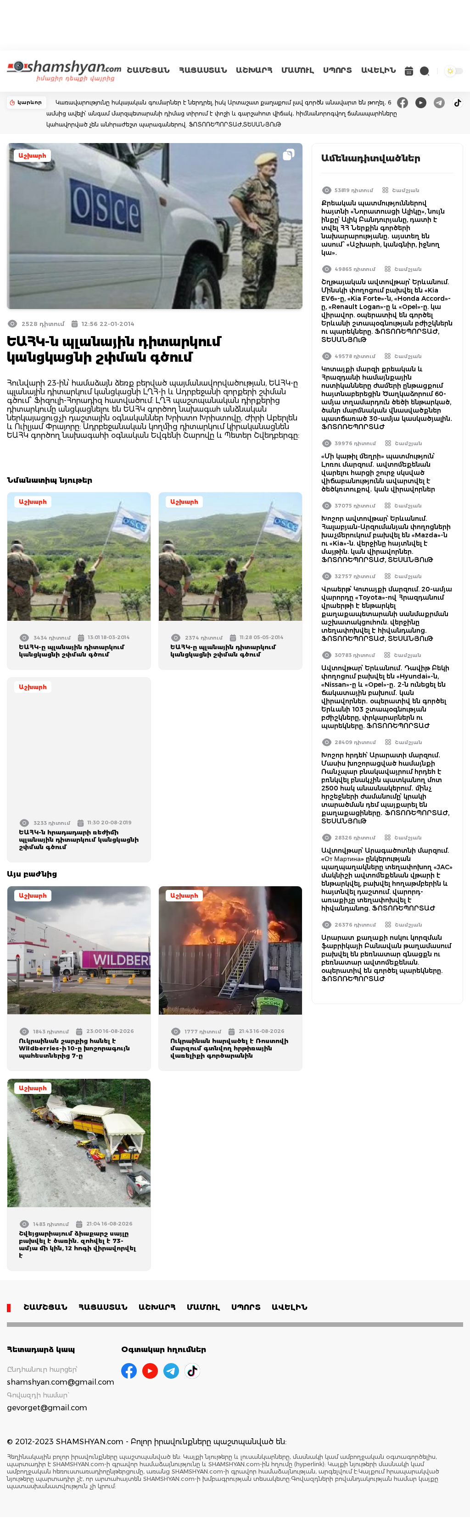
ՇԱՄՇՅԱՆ (148, 70)
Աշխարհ (32, 155)
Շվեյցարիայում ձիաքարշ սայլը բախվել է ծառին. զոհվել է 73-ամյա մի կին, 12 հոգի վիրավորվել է (77, 1244)
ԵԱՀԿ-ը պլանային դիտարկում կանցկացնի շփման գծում (71, 650)
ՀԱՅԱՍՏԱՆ (203, 70)
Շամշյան (406, 190)
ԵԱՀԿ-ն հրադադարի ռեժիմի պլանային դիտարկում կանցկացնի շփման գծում (79, 839)
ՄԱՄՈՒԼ (297, 70)
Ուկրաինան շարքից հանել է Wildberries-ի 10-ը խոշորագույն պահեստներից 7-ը (74, 1048)
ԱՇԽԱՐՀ (254, 70)
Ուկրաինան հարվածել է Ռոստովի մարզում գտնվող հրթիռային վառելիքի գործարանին (229, 1048)
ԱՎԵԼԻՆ (378, 70)
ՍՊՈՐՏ (337, 70)
